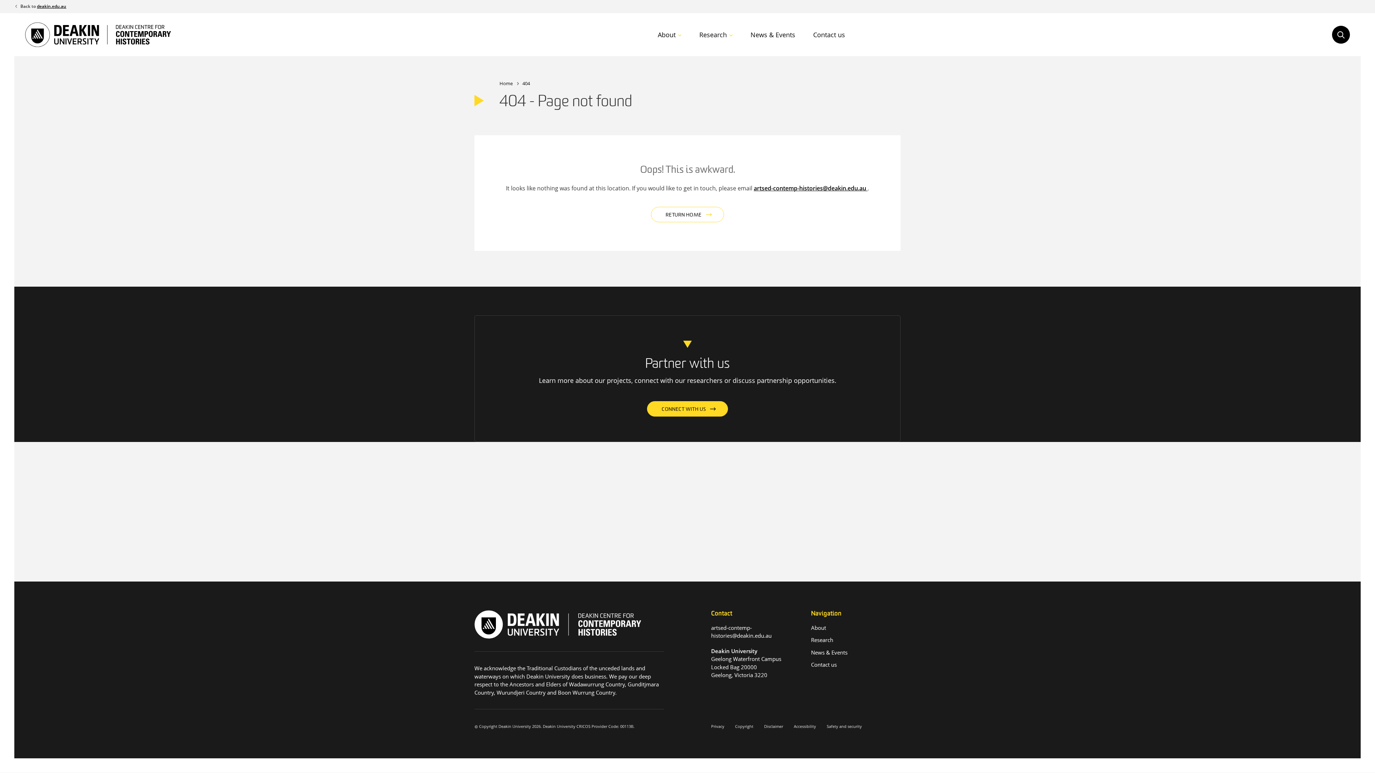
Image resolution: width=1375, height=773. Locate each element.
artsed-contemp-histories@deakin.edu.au (811, 188)
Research (713, 34)
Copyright (744, 726)
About (667, 34)
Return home (684, 215)
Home (506, 83)
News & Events (773, 34)
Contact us (829, 34)
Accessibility (805, 726)
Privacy (717, 726)
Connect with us (684, 409)
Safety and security (844, 726)
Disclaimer (773, 726)
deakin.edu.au (51, 6)
